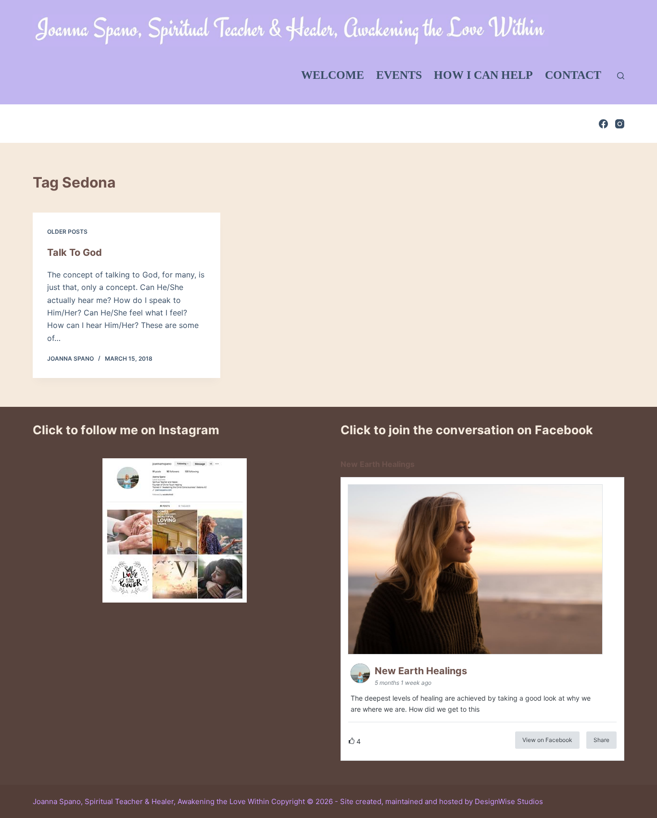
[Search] (620, 75)
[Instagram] (619, 123)
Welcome (332, 75)
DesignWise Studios (509, 801)
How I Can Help (483, 75)
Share (601, 739)
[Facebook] (603, 123)
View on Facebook (547, 739)
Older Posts (67, 231)
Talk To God (74, 252)
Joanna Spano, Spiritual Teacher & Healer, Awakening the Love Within (151, 801)
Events (399, 75)
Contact (573, 75)
